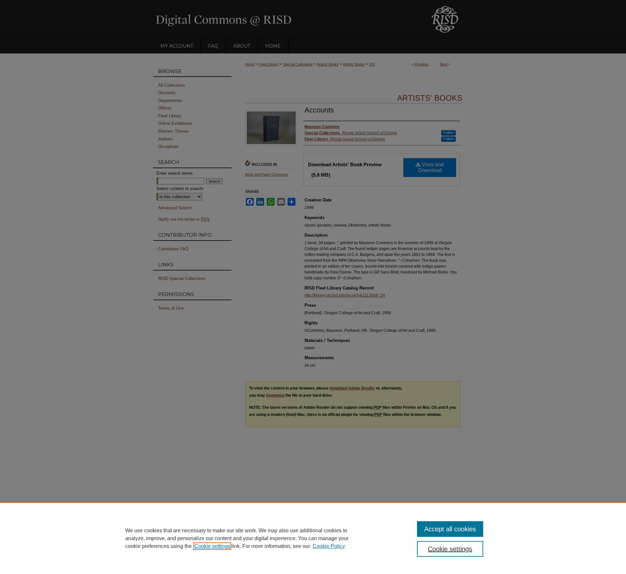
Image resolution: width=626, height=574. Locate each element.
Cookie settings (212, 546)
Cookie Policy (329, 546)
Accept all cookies (450, 529)
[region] (313, 538)
